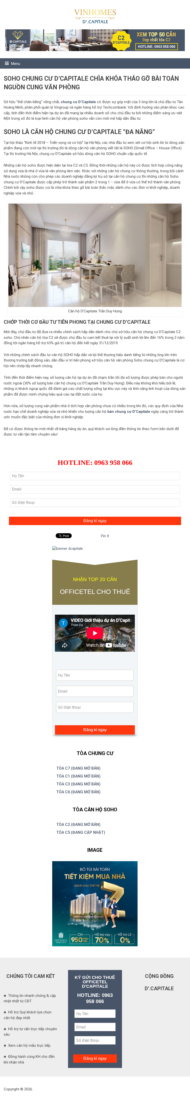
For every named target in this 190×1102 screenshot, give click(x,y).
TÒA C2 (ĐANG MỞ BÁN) (78, 824)
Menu (15, 63)
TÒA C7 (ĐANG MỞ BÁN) (78, 768)
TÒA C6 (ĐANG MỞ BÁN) (78, 792)
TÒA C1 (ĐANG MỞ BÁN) (78, 776)
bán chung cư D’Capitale (128, 411)
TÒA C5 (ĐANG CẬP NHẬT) (80, 832)
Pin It (105, 536)
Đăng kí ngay (95, 521)
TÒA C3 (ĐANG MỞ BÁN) (78, 784)
